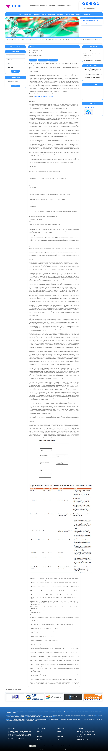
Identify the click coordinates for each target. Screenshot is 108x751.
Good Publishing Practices (47, 715)
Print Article (33, 60)
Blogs (58, 739)
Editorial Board (60, 736)
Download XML (43, 60)
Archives (59, 731)
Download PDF (53, 60)
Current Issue (39, 736)
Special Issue (40, 739)
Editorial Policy (40, 731)
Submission (59, 734)
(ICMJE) (54, 716)
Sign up (19, 46)
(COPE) (97, 715)
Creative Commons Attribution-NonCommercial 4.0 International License (63, 746)
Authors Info (39, 734)
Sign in (11, 46)
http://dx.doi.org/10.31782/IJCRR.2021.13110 (43, 96)
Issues (44, 14)
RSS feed (89, 107)
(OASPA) (26, 716)
